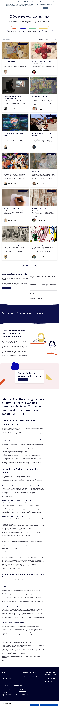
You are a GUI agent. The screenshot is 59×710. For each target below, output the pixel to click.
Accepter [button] (45, 8)
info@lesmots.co (22, 691)
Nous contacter (6, 288)
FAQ (3, 676)
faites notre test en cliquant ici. (30, 22)
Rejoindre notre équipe (7, 678)
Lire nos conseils (22, 379)
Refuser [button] (50, 8)
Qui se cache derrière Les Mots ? (9, 674)
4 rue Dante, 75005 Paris (19, 687)
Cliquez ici (25, 674)
